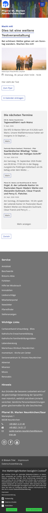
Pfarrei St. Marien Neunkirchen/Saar (24, 412)
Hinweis (6, 384)
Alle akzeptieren (34, 509)
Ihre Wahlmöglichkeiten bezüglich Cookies (24, 470)
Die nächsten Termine (18, 115)
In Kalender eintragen (13, 98)
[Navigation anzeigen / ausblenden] (42, 4)
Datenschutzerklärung (22, 489)
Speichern (11, 509)
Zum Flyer (8, 88)
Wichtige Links (10, 322)
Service (6, 259)
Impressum (5, 492)
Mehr (7, 141)
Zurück (6, 236)
